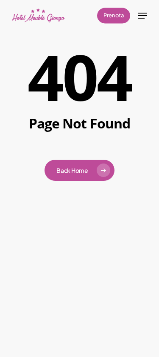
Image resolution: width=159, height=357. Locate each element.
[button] (142, 15)
